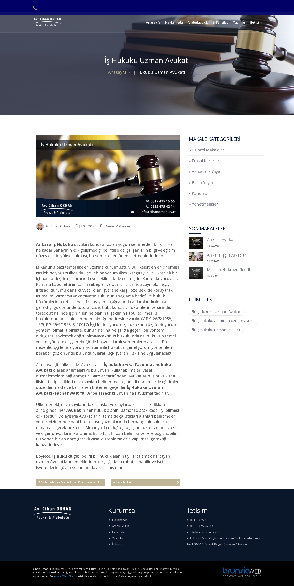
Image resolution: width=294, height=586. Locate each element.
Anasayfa (153, 22)
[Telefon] (35, 8)
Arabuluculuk (198, 22)
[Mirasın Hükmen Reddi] (196, 273)
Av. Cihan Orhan (58, 226)
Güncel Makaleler (208, 150)
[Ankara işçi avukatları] (196, 256)
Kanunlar (200, 193)
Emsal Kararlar (205, 160)
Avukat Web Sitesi (64, 576)
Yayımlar (118, 538)
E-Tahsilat (220, 22)
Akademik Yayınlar (209, 171)
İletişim (256, 22)
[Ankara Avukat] (196, 243)
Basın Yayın (202, 182)
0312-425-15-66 (201, 520)
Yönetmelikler (205, 204)
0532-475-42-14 (201, 526)
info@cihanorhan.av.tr (204, 532)
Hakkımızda (174, 22)
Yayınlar (239, 22)
